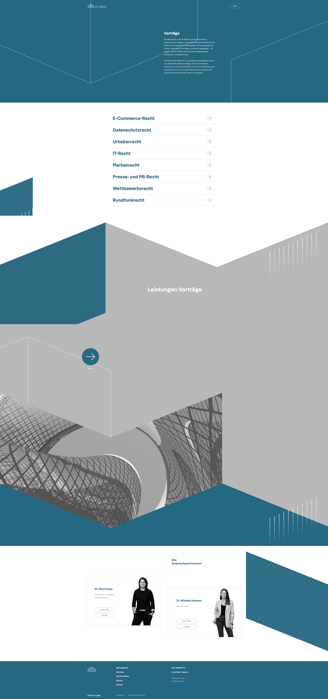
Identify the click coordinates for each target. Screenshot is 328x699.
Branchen (120, 672)
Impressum (120, 695)
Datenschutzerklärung (136, 695)
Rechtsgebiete (122, 668)
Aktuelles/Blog (122, 676)
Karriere (119, 680)
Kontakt (119, 685)
